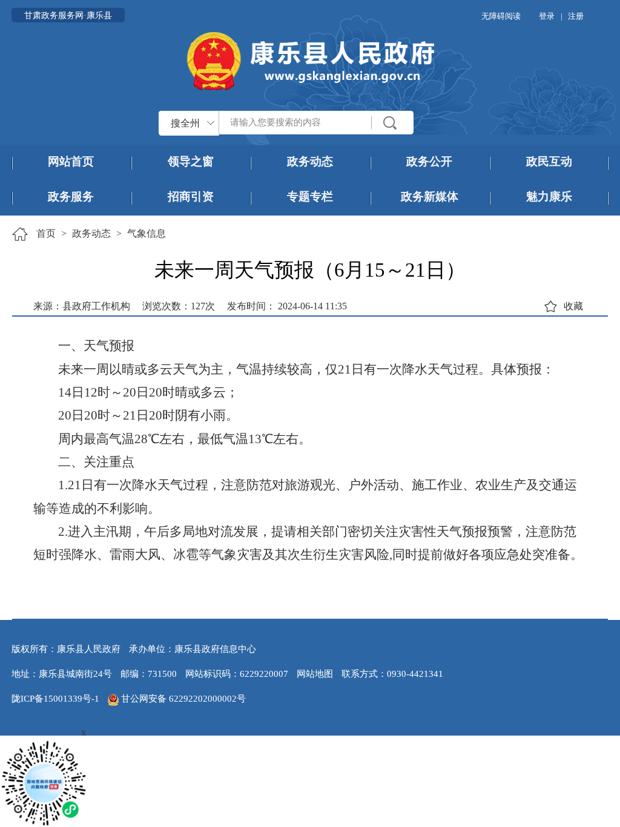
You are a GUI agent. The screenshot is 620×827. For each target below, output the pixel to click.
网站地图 (315, 674)
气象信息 (146, 233)
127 (198, 306)
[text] (295, 122)
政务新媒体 (429, 196)
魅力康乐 (549, 196)
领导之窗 (191, 161)
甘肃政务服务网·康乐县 (68, 15)
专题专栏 (310, 196)
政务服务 (71, 196)
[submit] (390, 122)
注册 (576, 16)
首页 (46, 233)
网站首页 (71, 161)
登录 (547, 16)
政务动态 (310, 161)
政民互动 (549, 161)
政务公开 (429, 161)
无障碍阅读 (501, 16)
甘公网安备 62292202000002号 (182, 698)
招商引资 (191, 196)
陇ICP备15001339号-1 (55, 698)
